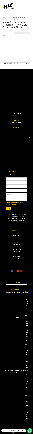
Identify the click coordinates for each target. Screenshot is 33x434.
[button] (29, 430)
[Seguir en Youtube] (21, 271)
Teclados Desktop (16, 256)
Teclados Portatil (16, 258)
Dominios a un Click (25, 432)
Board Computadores (16, 235)
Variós (16, 261)
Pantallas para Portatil (16, 249)
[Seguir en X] (15, 271)
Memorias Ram (16, 242)
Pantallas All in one (16, 247)
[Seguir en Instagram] (18, 271)
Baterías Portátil (16, 233)
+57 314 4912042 (16, 113)
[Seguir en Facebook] (12, 271)
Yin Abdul (13, 432)
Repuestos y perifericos (16, 251)
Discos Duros (16, 240)
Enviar (8, 208)
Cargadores (16, 237)
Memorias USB (16, 244)
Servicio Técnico (16, 254)
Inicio (4, 17)
